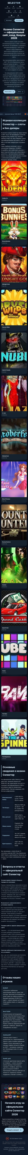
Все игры (15, 12)
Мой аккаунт (9, 20)
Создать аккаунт (13, 1130)
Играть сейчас (8, 91)
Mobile (20, 12)
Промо (13, 8)
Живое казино (11, 17)
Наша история (20, 8)
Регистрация (19, 20)
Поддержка (9, 12)
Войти (19, 91)
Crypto (18, 17)
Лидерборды (7, 8)
